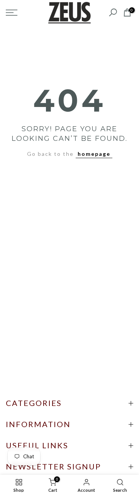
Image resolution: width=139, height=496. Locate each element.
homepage (94, 153)
